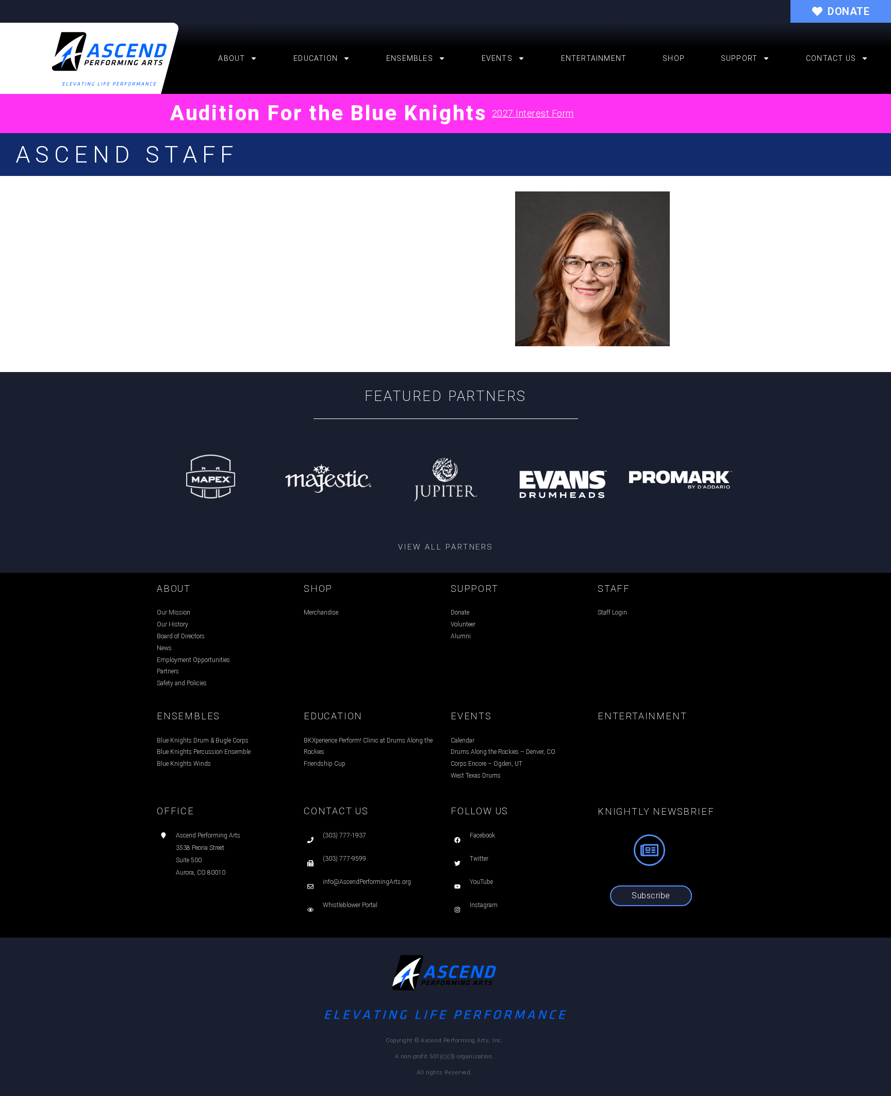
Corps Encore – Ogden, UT (486, 763)
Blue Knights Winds (184, 763)
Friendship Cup (324, 763)
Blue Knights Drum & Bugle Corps (203, 740)
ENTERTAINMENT (642, 716)
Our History (172, 624)
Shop (674, 58)
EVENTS (471, 716)
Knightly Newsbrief (656, 811)
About (231, 58)
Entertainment (594, 58)
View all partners (445, 547)
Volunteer (463, 624)
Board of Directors (181, 636)
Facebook (482, 835)
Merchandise (321, 612)
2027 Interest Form (533, 113)
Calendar (462, 740)
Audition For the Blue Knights (328, 113)
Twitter (479, 858)
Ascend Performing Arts (208, 835)
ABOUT (174, 588)
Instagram (484, 905)
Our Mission (173, 612)
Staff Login (612, 612)
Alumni (461, 636)
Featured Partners (446, 396)
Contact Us (831, 58)
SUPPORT (475, 588)
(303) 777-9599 (344, 858)
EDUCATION (333, 716)
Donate (460, 612)
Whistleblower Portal (350, 905)
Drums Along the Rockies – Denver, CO (503, 751)
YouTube (481, 881)
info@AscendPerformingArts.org (367, 881)
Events (497, 58)
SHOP (318, 588)
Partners (168, 671)
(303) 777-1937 (344, 835)
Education (315, 58)
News (164, 648)
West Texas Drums (476, 775)
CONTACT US (336, 810)
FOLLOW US (479, 810)
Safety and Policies (182, 683)
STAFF (614, 588)
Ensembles (409, 58)
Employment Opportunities (193, 660)
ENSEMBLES (188, 716)
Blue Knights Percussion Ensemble (204, 751)
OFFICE (175, 810)
